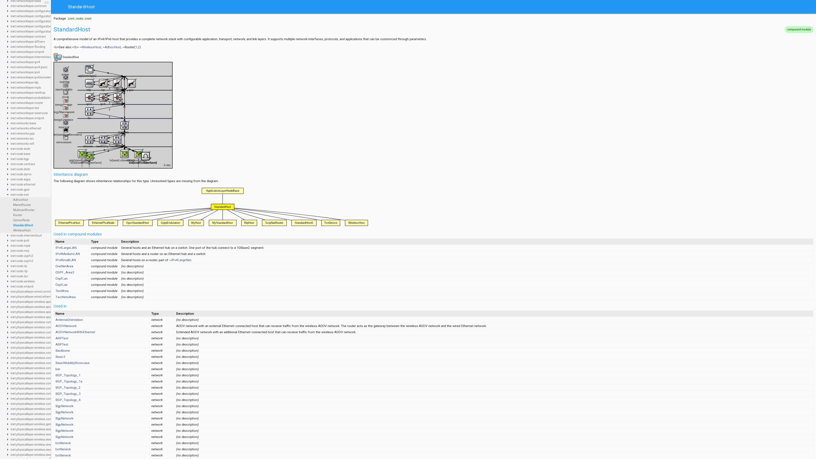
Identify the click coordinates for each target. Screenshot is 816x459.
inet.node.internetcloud (26, 235)
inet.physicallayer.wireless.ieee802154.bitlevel (41, 449)
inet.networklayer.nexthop (28, 92)
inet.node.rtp (19, 271)
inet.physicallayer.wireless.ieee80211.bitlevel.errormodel (48, 434)
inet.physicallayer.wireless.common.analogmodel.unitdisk (49, 332)
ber (57, 369)
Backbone (62, 351)
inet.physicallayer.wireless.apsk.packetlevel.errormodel (47, 317)
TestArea (62, 291)
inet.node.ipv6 (20, 240)
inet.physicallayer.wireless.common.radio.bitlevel (43, 414)
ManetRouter (22, 205)
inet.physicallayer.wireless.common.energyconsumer (46, 373)
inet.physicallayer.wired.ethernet (32, 296)
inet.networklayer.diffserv (28, 41)
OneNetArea (64, 266)
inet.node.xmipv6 (22, 286)
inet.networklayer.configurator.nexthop (36, 31)
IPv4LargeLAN (65, 248)
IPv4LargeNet (181, 260)
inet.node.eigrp (21, 179)
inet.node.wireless (23, 281)
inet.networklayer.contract (28, 36)
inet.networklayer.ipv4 (25, 62)
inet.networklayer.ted (25, 108)
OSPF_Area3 (64, 272)
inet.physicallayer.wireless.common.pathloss (40, 403)
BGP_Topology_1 (68, 375)
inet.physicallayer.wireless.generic (33, 424)
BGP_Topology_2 (68, 388)
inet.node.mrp (20, 250)
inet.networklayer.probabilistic (31, 97)
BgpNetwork (64, 406)
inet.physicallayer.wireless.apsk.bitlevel (36, 301)
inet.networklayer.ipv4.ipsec (29, 67)
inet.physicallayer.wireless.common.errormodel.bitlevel (47, 378)
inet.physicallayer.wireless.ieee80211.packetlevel (43, 439)
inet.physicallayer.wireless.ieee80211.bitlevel (40, 429)
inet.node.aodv (20, 148)
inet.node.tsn (19, 276)
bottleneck (63, 443)
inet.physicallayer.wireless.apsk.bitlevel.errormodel (44, 307)
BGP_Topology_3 (68, 394)
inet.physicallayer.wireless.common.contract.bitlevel (45, 363)
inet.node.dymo (21, 174)
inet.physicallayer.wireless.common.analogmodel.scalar (48, 327)
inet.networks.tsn (22, 138)
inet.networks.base (23, 123)
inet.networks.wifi (22, 143)
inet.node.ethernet (23, 184)
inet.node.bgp (20, 159)
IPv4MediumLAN (67, 254)
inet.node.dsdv (20, 169)
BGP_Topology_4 (68, 400)
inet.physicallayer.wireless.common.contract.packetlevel (48, 368)
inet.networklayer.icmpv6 (27, 52)
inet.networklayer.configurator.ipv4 (34, 21)
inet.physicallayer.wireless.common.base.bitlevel (43, 347)
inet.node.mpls (20, 245)
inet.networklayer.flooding (28, 46)
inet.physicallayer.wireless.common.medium (40, 388)
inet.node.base (20, 154)
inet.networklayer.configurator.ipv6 (34, 26)
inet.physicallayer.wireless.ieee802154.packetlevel (44, 454)
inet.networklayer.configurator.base (34, 11)
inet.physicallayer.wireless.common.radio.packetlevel (46, 419)
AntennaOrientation (69, 320)
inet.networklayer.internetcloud (31, 57)
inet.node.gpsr (20, 189)
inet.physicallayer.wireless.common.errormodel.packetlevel (50, 383)
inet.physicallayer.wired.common (32, 291)
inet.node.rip (19, 266)
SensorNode (21, 220)
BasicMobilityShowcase (72, 363)
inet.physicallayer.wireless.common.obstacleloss (43, 398)
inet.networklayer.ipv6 (25, 72)
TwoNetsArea (65, 297)
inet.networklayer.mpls (26, 87)
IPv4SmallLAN (65, 260)
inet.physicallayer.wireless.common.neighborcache (45, 393)
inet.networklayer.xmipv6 (27, 118)
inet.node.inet (20, 194)
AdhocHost (20, 199)
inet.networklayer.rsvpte (27, 103)
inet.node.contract (23, 164)
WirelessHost (22, 230)
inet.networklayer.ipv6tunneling (31, 77)
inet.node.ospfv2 (22, 256)
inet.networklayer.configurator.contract (37, 16)
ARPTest (61, 338)
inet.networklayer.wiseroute (29, 113)
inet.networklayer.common (29, 6)
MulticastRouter (24, 210)
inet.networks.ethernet (26, 128)
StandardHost (23, 225)
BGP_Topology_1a (68, 381)
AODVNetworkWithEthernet (75, 332)
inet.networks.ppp (23, 133)
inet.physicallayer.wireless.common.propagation (43, 409)
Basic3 (60, 357)
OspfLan (61, 278)
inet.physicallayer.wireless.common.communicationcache (49, 358)
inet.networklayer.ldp (24, 82)
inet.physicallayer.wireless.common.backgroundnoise (46, 342)
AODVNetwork (65, 326)
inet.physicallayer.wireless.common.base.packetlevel (46, 352)
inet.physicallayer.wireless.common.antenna (40, 337)
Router (17, 215)
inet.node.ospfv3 (22, 261)
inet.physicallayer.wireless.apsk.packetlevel (39, 312)
